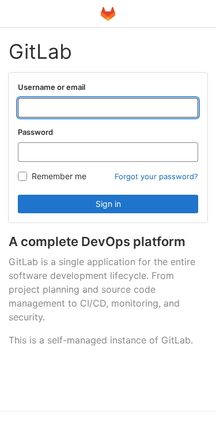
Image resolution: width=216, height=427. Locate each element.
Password (35, 132)
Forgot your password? (156, 176)
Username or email (51, 87)
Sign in (108, 204)
